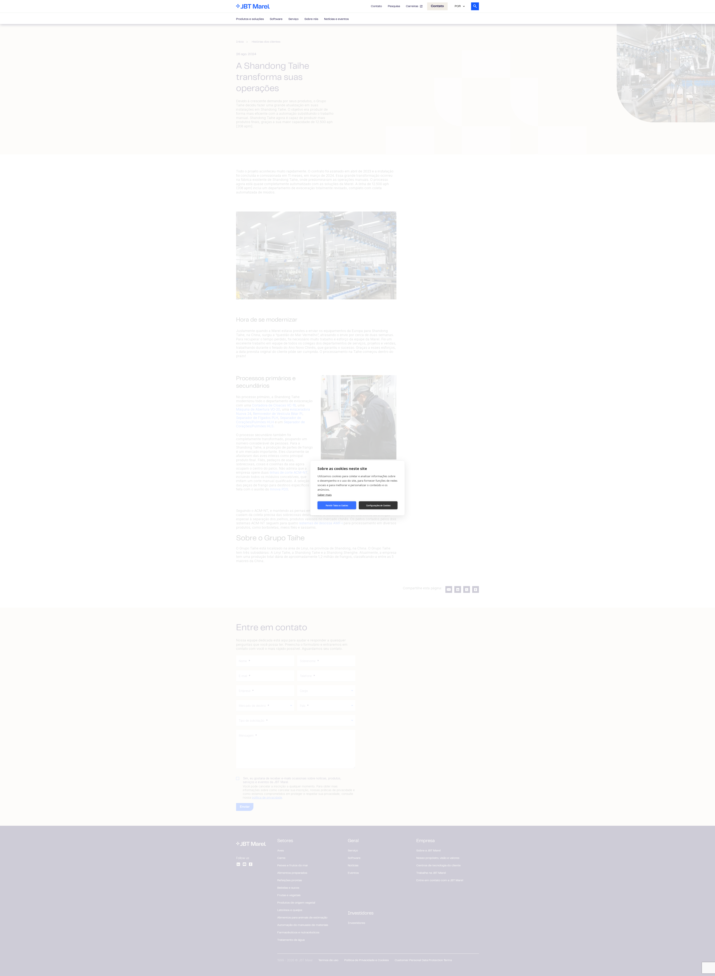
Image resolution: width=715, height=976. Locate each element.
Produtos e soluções (250, 19)
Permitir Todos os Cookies (337, 505)
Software (276, 19)
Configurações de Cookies (378, 505)
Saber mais (324, 495)
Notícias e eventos (336, 19)
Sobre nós (311, 19)
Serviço (293, 19)
